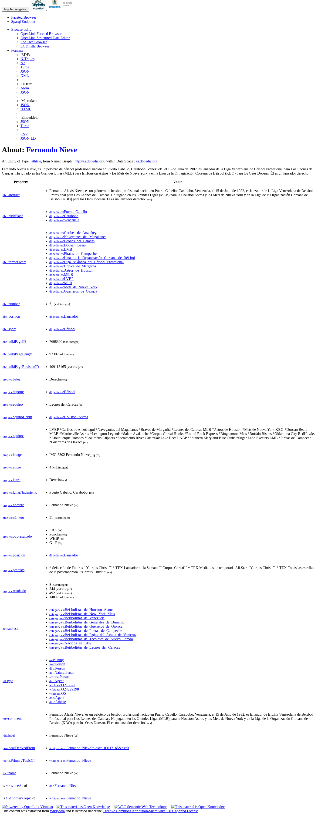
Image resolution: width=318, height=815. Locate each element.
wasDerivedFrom (19, 748)
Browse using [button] (21, 29)
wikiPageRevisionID (21, 367)
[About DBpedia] (38, 9)
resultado (14, 591)
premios (13, 570)
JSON (25, 71)
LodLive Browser (33, 42)
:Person (57, 664)
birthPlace (13, 216)
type (8, 681)
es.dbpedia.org (146, 161)
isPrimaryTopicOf (19, 760)
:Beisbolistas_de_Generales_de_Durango (86, 622)
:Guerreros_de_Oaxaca (73, 291)
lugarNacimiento (20, 492)
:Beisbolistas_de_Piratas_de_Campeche (85, 631)
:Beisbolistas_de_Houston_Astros (81, 610)
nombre (13, 505)
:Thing (56, 660)
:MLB (60, 283)
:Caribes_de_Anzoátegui (74, 233)
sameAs (14, 786)
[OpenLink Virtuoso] (27, 807)
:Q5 (57, 693)
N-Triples (27, 59)
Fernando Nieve (51, 149)
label (9, 735)
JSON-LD (28, 138)
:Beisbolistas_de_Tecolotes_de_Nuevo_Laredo (91, 639)
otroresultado (17, 536)
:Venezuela (64, 220)
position (11, 316)
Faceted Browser (23, 17)
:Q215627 (62, 685)
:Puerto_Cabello (68, 212)
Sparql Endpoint (23, 22)
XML (24, 75)
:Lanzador (63, 316)
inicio (12, 467)
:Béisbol (62, 329)
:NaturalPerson (62, 672)
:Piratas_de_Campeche (73, 254)
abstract (11, 195)
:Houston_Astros (68, 417)
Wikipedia (57, 811)
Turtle (24, 67)
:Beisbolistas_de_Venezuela (77, 618)
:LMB (60, 249)
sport (9, 329)
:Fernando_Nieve (70, 760)
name (9, 773)
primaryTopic (18, 798)
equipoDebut (17, 417)
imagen (13, 455)
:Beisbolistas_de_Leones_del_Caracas (84, 647)
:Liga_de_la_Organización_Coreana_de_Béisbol (92, 258)
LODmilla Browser (34, 46)
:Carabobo (63, 216)
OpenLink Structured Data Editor (45, 38)
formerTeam (14, 262)
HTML (25, 109)
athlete (36, 161)
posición (14, 555)
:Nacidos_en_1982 (70, 643)
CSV (24, 134)
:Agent (56, 681)
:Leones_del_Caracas (72, 241)
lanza (11, 480)
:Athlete (57, 702)
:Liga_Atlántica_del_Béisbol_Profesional (86, 262)
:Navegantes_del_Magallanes (77, 237)
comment (12, 719)
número (13, 517)
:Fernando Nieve (63, 786)
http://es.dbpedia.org (89, 161)
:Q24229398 (64, 689)
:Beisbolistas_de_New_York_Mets (82, 614)
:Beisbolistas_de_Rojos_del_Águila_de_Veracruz (92, 635)
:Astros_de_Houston (71, 270)
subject (10, 628)
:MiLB (61, 274)
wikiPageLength (18, 354)
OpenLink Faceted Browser (40, 34)
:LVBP (61, 279)
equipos (13, 436)
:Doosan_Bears (67, 245)
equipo (13, 404)
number (11, 304)
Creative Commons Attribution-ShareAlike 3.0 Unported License (150, 811)
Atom (24, 88)
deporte (13, 392)
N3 (22, 63)
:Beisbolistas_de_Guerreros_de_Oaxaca (85, 626)
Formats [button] (17, 50)
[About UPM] (61, 9)
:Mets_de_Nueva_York (73, 287)
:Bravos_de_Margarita (72, 266)
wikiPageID (14, 342)
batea (11, 379)
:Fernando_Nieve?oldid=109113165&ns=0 (89, 748)
